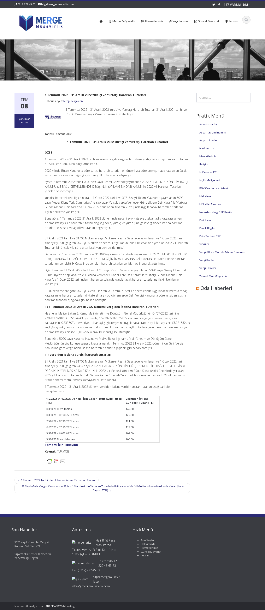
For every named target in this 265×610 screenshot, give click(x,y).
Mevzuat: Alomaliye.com (28, 606)
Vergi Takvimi (207, 268)
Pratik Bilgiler (207, 228)
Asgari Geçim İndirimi (212, 132)
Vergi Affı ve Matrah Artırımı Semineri (222, 252)
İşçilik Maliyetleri (209, 180)
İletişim (203, 164)
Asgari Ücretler (208, 140)
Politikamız (206, 220)
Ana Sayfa (147, 540)
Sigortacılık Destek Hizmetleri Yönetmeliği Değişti (32, 556)
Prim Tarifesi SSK (210, 236)
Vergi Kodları (207, 260)
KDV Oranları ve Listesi (213, 188)
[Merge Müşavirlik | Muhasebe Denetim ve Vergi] (42, 22)
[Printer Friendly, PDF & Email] (56, 461)
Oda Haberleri (216, 288)
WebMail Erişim (240, 4)
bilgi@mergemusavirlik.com (57, 4)
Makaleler (205, 196)
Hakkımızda (206, 148)
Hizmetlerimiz (207, 156)
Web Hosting (67, 606)
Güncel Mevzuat (151, 552)
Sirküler (204, 244)
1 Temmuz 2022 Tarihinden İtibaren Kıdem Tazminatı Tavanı (56, 480)
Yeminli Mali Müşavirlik (213, 276)
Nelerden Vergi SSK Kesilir (215, 212)
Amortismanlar (208, 124)
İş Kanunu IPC (208, 172)
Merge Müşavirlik (73, 101)
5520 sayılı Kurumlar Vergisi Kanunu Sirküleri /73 (31, 544)
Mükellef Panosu (210, 204)
